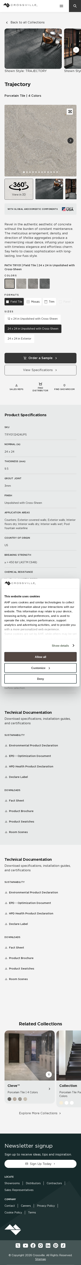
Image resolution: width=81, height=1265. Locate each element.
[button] (76, 50)
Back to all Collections (28, 22)
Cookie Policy (13, 1212)
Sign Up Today (40, 1164)
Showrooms (12, 1183)
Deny (40, 678)
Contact (10, 1205)
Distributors (33, 1183)
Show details (60, 645)
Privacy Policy (46, 1205)
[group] (49, 189)
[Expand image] (70, 112)
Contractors (54, 1183)
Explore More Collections (38, 1113)
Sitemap (40, 1259)
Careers (26, 1205)
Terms (32, 1212)
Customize (38, 667)
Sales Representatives (19, 1190)
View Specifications (38, 370)
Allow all (40, 656)
